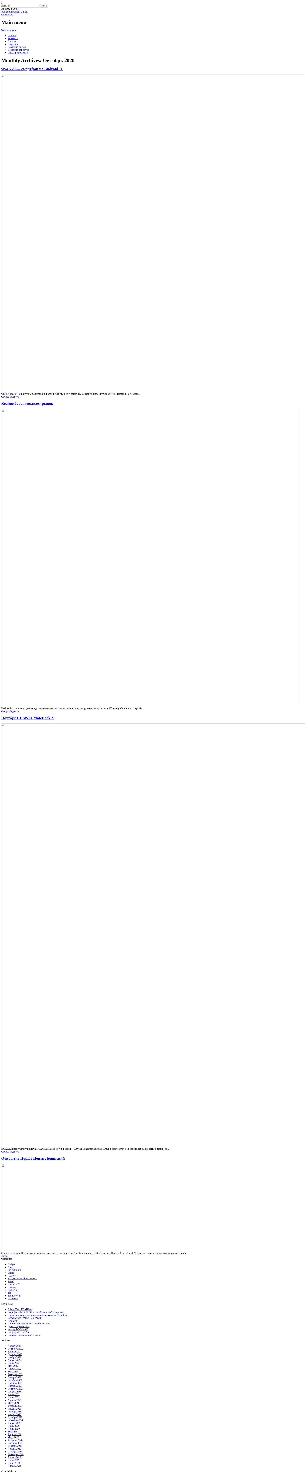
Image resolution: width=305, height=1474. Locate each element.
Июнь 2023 (14, 1351)
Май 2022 (13, 1365)
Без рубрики (14, 1270)
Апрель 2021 (14, 1400)
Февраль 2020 (15, 1440)
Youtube (5, 11)
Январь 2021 (14, 1408)
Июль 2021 (14, 1394)
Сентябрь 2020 (16, 1420)
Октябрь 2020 (15, 1417)
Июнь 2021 (14, 1397)
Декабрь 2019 (15, 1445)
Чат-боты (13, 1298)
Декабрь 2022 (15, 1354)
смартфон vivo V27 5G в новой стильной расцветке (36, 1312)
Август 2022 (14, 1360)
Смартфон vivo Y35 (18, 1332)
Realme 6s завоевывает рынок (27, 403)
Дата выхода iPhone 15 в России (25, 1318)
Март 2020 (13, 1437)
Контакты (13, 38)
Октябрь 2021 (15, 1385)
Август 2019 (14, 1457)
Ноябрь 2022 (14, 1357)
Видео (11, 1272)
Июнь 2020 (14, 1428)
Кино (11, 1281)
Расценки (13, 44)
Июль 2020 (14, 1425)
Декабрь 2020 (15, 1411)
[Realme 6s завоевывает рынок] (150, 705)
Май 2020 (13, 1431)
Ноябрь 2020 (14, 1414)
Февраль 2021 (15, 1405)
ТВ (9, 1292)
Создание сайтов (17, 47)
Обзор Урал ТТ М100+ (20, 1309)
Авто (4, 1256)
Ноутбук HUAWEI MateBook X (27, 718)
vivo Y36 (12, 1320)
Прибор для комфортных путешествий (29, 1323)
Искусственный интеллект (22, 1278)
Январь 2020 (14, 1443)
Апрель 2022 (14, 1368)
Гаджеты (14, 396)
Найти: (5, 5)
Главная (12, 35)
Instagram (15, 11)
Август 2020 (14, 1423)
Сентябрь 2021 (16, 1388)
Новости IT (14, 1284)
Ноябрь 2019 (14, 1448)
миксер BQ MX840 (18, 1329)
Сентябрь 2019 (16, 1454)
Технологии (14, 1295)
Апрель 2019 (14, 1465)
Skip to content (8, 30)
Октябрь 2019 (15, 1451)
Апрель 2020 (14, 1434)
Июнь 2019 (14, 1463)
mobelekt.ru (7, 14)
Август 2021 (14, 1391)
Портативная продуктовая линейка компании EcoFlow (37, 1315)
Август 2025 (14, 1345)
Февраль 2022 (15, 1374)
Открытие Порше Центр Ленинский (33, 1158)
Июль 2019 (14, 1460)
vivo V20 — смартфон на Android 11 (32, 69)
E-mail (24, 11)
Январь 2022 (14, 1377)
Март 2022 (13, 1371)
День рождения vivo (18, 1326)
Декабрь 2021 (15, 1380)
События (12, 1290)
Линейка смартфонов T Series (24, 1335)
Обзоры (12, 1287)
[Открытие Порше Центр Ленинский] (67, 1250)
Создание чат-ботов (18, 49)
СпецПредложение (18, 52)
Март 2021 (13, 1403)
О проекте (13, 41)
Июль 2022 (14, 1363)
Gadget (5, 396)
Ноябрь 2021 (14, 1383)
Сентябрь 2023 (16, 1348)
